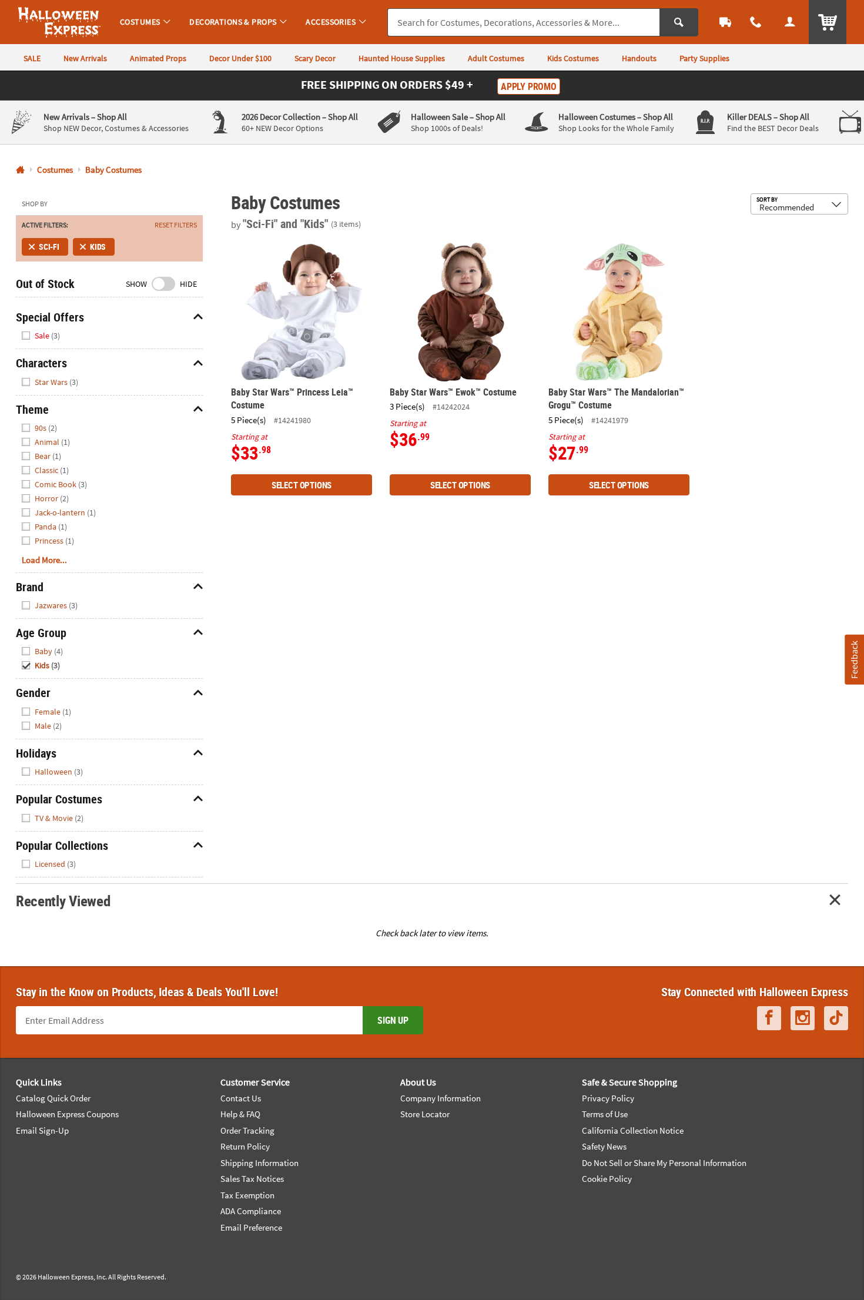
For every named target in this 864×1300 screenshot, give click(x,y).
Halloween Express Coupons (67, 1114)
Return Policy (245, 1146)
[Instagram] (803, 1018)
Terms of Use (605, 1114)
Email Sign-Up (42, 1130)
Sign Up (392, 1020)
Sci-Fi (49, 246)
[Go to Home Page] (20, 170)
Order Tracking (247, 1130)
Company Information (440, 1098)
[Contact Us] (756, 22)
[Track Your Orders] (725, 22)
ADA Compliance (250, 1211)
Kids (98, 246)
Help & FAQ (240, 1114)
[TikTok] (836, 1018)
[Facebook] (769, 1018)
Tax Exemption (247, 1195)
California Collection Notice (633, 1130)
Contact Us (240, 1098)
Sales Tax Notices (252, 1178)
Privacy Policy (608, 1098)
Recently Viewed (63, 900)
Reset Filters (176, 225)
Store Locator (425, 1114)
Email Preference (251, 1227)
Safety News (604, 1146)
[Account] (790, 22)
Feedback (854, 660)
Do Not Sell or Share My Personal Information (664, 1162)
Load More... (44, 559)
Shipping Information (259, 1162)
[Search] (678, 22)
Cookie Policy (607, 1178)
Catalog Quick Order (53, 1098)
